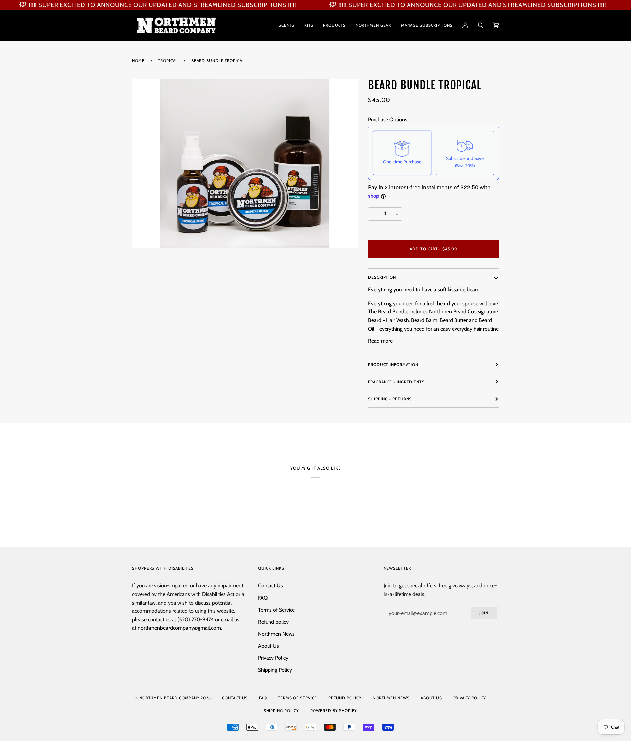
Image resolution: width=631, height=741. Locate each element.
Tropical (168, 60)
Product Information (393, 364)
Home (138, 60)
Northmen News (276, 634)
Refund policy (273, 622)
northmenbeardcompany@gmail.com (179, 628)
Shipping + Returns (390, 398)
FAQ (263, 598)
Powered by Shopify (333, 710)
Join (483, 612)
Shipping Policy (275, 670)
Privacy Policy (273, 658)
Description (382, 277)
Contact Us (270, 585)
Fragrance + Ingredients (396, 381)
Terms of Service (276, 610)
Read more (380, 341)
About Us (268, 646)
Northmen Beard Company (169, 697)
